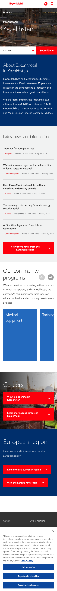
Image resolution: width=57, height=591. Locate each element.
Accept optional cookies (28, 585)
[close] (32, 313)
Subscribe (45, 50)
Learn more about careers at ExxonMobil (22, 414)
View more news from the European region (25, 248)
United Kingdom (12, 173)
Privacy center (28, 567)
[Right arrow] (51, 277)
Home (9, 12)
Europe (8, 193)
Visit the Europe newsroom (22, 482)
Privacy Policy (27, 560)
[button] (4, 4)
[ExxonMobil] (17, 4)
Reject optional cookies (28, 576)
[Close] (53, 531)
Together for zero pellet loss (18, 148)
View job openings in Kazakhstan (18, 398)
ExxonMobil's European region (24, 469)
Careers (6, 520)
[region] (28, 559)
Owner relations (37, 520)
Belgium (8, 153)
